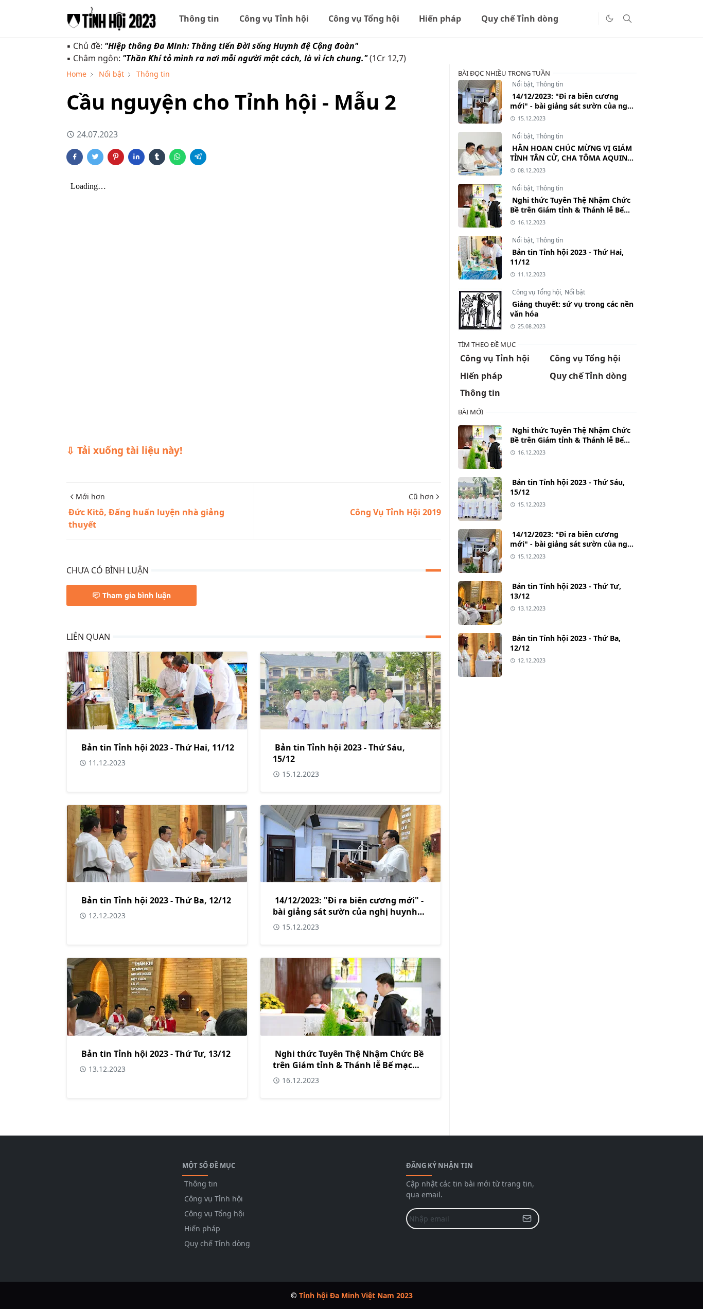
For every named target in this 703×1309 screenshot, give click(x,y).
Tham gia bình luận (136, 595)
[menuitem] (199, 18)
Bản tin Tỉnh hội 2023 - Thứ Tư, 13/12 (156, 1053)
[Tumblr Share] (157, 157)
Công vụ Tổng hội (536, 292)
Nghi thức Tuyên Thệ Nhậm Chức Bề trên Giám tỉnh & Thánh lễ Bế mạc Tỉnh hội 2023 (348, 1065)
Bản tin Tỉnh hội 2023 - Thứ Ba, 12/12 (156, 900)
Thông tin (549, 84)
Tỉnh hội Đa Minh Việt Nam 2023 (356, 1295)
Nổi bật (522, 84)
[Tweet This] (95, 157)
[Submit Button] (529, 1218)
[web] (588, 18)
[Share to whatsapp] (177, 157)
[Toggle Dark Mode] (609, 18)
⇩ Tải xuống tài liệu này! (124, 450)
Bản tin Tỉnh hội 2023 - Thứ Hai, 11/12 (157, 747)
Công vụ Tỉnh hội (213, 1198)
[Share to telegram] (198, 157)
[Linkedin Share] (136, 157)
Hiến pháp (202, 1228)
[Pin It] (116, 157)
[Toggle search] (627, 18)
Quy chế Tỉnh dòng (217, 1243)
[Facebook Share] (74, 157)
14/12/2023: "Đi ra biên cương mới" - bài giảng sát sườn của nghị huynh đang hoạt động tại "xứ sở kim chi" (348, 912)
